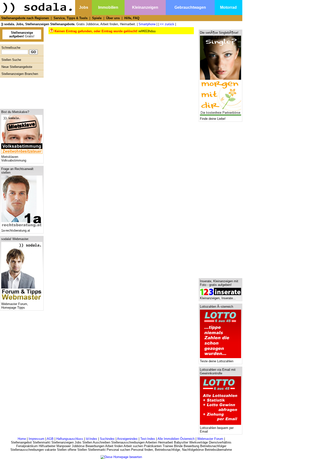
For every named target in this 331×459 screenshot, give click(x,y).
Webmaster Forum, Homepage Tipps (14, 305)
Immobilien (108, 7)
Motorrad (228, 7)
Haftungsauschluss (69, 439)
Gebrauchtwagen (190, 7)
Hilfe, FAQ (131, 18)
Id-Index (91, 439)
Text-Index (147, 439)
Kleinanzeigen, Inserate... (218, 298)
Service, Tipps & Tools (70, 18)
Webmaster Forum (210, 439)
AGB (50, 439)
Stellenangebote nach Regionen (25, 18)
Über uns (113, 18)
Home (22, 439)
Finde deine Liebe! (213, 119)
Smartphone (147, 24)
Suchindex (107, 439)
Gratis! (21, 34)
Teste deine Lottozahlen (216, 361)
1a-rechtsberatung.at (15, 230)
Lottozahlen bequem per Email (217, 429)
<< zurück (167, 24)
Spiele (97, 18)
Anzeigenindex (127, 439)
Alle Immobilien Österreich (176, 439)
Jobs (83, 7)
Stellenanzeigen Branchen (19, 74)
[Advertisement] (20, 92)
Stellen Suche (11, 60)
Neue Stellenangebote (16, 67)
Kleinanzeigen (145, 7)
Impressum (36, 439)
